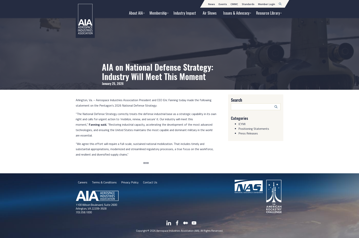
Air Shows (210, 13)
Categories (239, 118)
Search (236, 100)
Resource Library (268, 13)
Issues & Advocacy (236, 13)
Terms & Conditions (104, 182)
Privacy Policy (130, 182)
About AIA (136, 13)
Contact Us (150, 182)
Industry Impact (185, 13)
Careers (82, 182)
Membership (158, 13)
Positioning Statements (253, 128)
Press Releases (248, 133)
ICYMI (242, 124)
